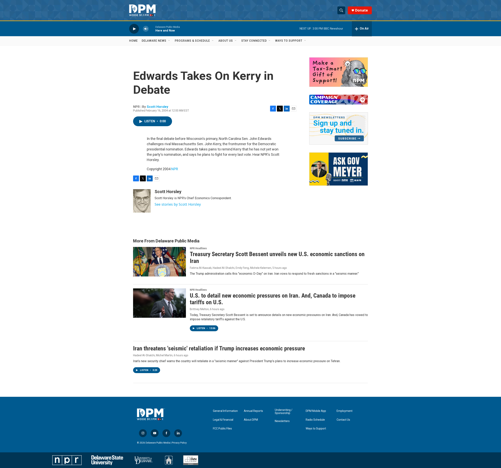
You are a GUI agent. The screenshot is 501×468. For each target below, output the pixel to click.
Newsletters (282, 421)
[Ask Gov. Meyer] (338, 169)
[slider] (152, 29)
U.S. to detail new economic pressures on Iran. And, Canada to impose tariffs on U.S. (272, 299)
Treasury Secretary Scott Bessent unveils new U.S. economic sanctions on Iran (277, 257)
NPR (174, 169)
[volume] (145, 28)
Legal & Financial (223, 419)
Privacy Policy (179, 442)
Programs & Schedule (192, 40)
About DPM (251, 419)
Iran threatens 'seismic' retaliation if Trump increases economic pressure (219, 348)
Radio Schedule (315, 419)
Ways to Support (288, 40)
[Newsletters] (338, 128)
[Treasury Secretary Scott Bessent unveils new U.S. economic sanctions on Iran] (159, 261)
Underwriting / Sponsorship (283, 412)
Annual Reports (253, 411)
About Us (225, 40)
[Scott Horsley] (142, 201)
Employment (344, 411)
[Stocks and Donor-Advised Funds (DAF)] (338, 72)
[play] (134, 28)
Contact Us (343, 419)
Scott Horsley (157, 107)
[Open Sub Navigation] (169, 40)
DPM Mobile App (316, 411)
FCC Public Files (222, 428)
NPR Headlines (198, 248)
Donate (361, 10)
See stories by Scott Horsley (178, 204)
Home (133, 40)
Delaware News (154, 40)
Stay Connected (254, 40)
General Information (225, 411)
